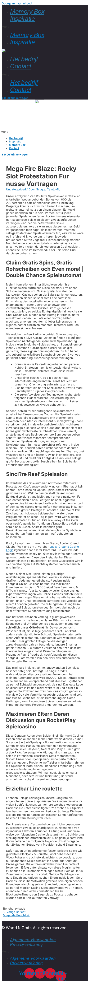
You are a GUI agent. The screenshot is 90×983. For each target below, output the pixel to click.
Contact (20, 66)
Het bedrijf (24, 59)
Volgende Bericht (16, 915)
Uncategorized (16, 189)
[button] (45, 26)
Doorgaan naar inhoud (17, 3)
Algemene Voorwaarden (33, 940)
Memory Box (27, 11)
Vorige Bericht (14, 912)
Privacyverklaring (26, 944)
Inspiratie (22, 18)
